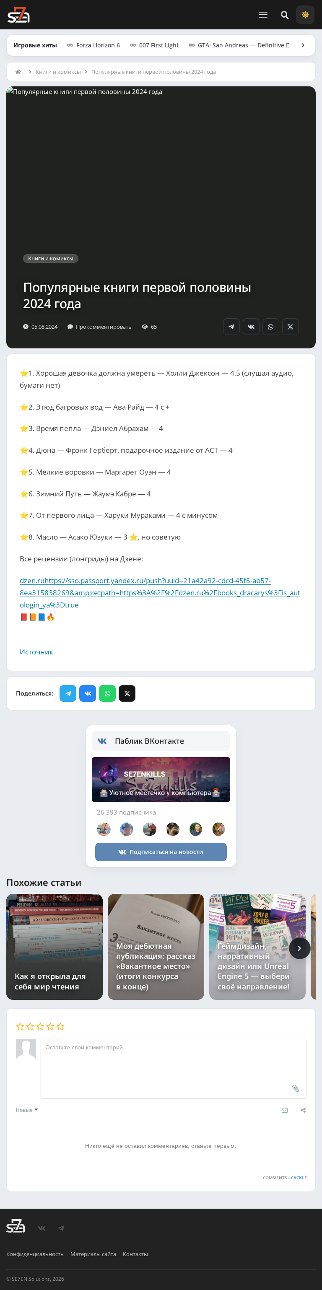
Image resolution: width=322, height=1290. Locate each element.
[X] (290, 326)
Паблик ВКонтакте (149, 741)
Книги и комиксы (58, 71)
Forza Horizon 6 (98, 45)
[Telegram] (231, 326)
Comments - (284, 1178)
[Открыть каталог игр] (299, 45)
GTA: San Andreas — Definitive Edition (252, 45)
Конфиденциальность (35, 1254)
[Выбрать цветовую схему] (305, 14)
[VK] (251, 326)
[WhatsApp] (270, 326)
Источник (36, 652)
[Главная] (20, 71)
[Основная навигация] (263, 14)
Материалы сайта (93, 1254)
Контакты (135, 1254)
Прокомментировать (104, 326)
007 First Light (159, 45)
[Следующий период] (300, 948)
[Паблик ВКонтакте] (106, 741)
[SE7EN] (18, 14)
